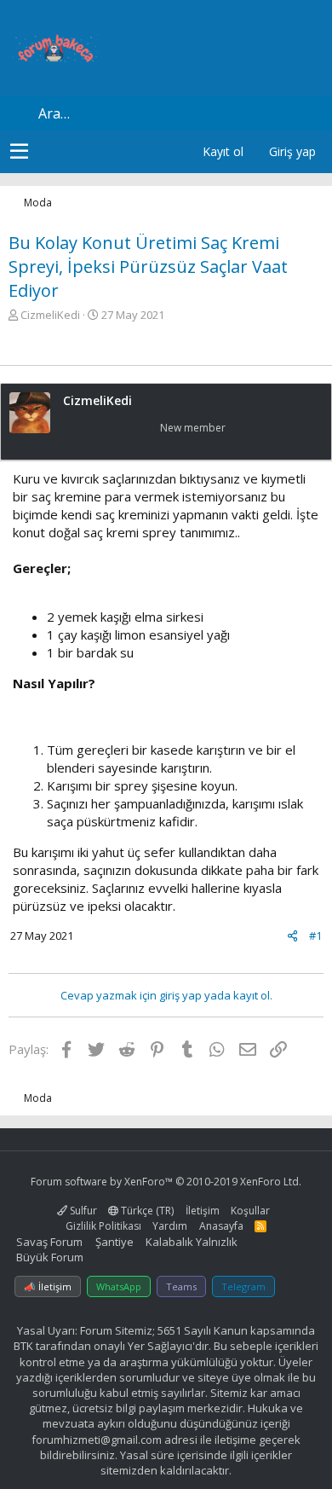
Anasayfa (221, 1226)
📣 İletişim (48, 1286)
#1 (315, 935)
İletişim (203, 1210)
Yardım (169, 1226)
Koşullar (250, 1210)
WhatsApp (118, 1286)
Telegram (243, 1286)
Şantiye (114, 1241)
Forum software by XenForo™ (166, 1181)
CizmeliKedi (50, 314)
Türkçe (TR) (146, 1210)
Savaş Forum (49, 1241)
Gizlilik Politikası (103, 1226)
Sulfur (82, 1210)
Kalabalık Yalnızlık (192, 1241)
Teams (181, 1286)
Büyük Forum (49, 1257)
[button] (19, 151)
